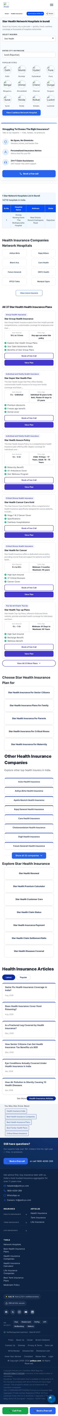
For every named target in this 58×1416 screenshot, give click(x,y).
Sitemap (21, 1345)
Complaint (28, 1356)
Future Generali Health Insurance (29, 846)
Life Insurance (37, 1222)
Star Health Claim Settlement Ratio (29, 938)
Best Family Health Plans (17, 1128)
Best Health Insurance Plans (18, 1122)
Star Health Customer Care (29, 899)
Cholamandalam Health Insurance (29, 827)
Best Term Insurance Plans (13, 1279)
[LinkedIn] (32, 1312)
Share (51, 14)
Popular (23, 977)
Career (30, 1340)
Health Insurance (39, 1213)
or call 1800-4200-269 (41, 1161)
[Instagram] (19, 1312)
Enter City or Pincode (13, 51)
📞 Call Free (15, 1410)
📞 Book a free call (16, 1161)
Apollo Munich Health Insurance (29, 800)
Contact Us (10, 1345)
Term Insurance (38, 1217)
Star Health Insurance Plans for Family (29, 705)
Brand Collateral (43, 1340)
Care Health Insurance (29, 818)
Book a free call (31, 173)
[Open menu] (51, 5)
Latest (9, 977)
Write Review (14, 1351)
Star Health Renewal (29, 873)
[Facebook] (6, 1312)
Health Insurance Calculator (12, 1264)
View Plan (29, 362)
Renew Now (41, 1356)
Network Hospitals (12, 1244)
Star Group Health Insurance (18, 318)
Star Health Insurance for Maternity (29, 744)
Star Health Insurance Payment (29, 925)
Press (10, 1340)
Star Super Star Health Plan (18, 378)
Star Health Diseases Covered (29, 951)
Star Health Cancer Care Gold (19, 502)
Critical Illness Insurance (17, 1133)
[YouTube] (26, 1312)
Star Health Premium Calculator (29, 886)
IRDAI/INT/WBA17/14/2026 (14, 1373)
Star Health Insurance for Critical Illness (29, 731)
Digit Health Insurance (29, 836)
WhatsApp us (13, 1195)
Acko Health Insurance (29, 782)
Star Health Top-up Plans (17, 609)
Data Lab (49, 1345)
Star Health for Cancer (15, 550)
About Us (20, 1340)
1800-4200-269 (14, 1190)
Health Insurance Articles (41, 1098)
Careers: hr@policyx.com (19, 1200)
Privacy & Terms (35, 1345)
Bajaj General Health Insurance (29, 809)
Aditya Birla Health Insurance (29, 791)
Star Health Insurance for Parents (29, 718)
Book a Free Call (29, 356)
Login (50, 1356)
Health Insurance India (16, 1111)
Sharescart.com (43, 1351)
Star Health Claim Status (29, 912)
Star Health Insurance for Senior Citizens (29, 692)
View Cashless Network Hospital (21, 112)
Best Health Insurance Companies (21, 1117)
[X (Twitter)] (12, 1312)
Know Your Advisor (13, 1356)
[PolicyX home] (6, 5)
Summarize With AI (35, 14)
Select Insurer (9, 34)
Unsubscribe (27, 1351)
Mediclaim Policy (12, 1285)
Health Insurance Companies (12, 1257)
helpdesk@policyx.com (18, 1186)
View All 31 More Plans (27, 663)
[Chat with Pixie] (51, 1399)
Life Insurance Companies (10, 1272)
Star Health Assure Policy (17, 440)
